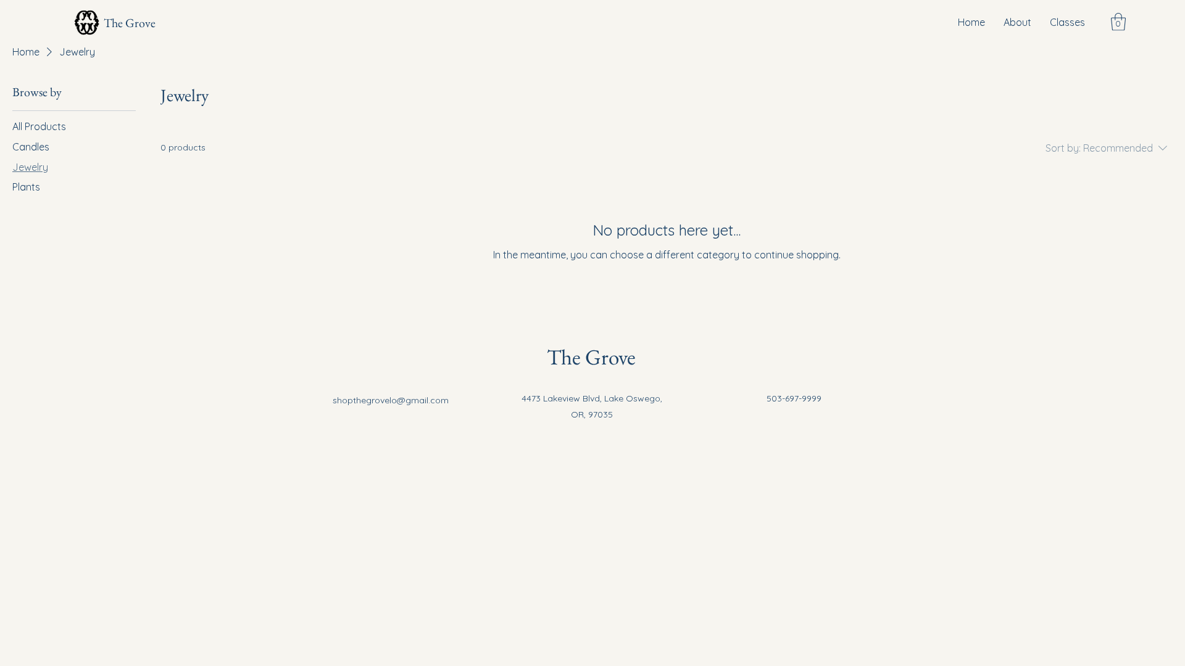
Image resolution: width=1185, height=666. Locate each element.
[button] (1118, 22)
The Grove (130, 23)
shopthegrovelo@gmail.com (391, 400)
